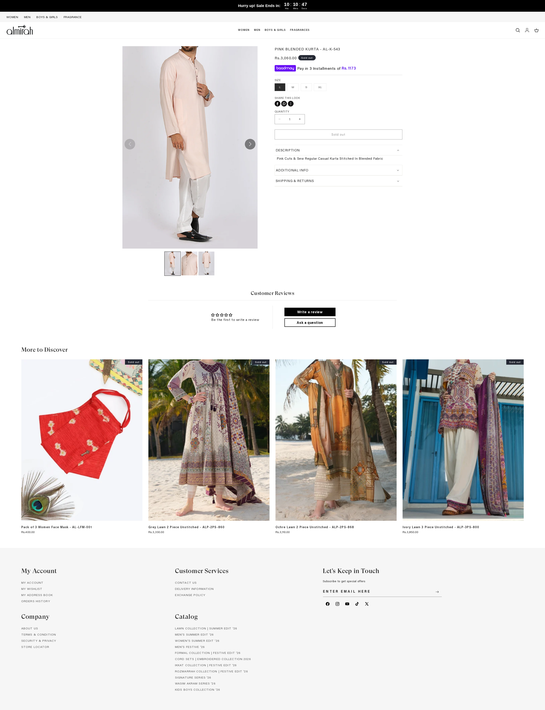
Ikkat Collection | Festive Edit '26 (206, 665)
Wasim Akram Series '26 (195, 683)
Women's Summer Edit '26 (197, 641)
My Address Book (37, 595)
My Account (32, 583)
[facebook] (277, 104)
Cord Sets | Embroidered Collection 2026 (213, 659)
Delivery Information (194, 589)
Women (12, 17)
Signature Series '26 (193, 677)
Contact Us (186, 583)
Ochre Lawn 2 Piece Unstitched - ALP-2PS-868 (314, 527)
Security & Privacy (38, 641)
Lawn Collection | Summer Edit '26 (206, 628)
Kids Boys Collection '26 (197, 689)
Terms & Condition (38, 634)
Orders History (35, 601)
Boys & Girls (47, 17)
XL (322, 88)
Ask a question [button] (310, 322)
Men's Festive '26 (190, 647)
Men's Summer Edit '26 (194, 634)
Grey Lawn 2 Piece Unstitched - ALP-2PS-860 (186, 527)
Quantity (282, 111)
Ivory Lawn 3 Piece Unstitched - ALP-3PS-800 (441, 527)
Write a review (310, 312)
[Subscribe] (437, 592)
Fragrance (73, 17)
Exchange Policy (190, 595)
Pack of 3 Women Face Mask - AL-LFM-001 (56, 527)
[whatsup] (284, 104)
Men (27, 17)
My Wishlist (31, 589)
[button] (244, 30)
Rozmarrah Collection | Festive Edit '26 (211, 671)
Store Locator (35, 647)
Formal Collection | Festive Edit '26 (208, 653)
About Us (29, 628)
